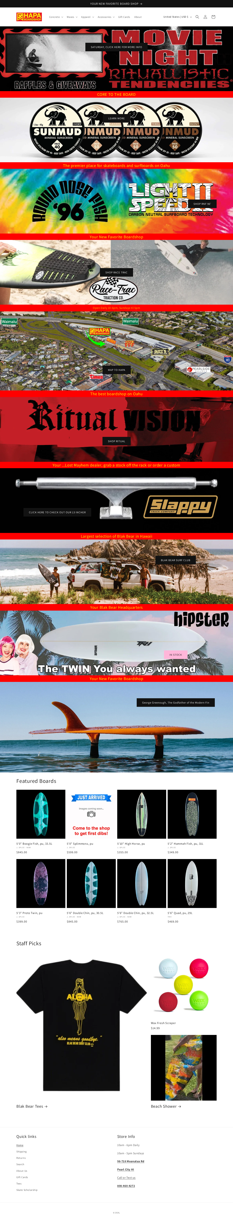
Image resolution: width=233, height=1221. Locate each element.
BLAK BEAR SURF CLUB (175, 560)
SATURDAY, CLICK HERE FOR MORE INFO (116, 47)
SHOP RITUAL (116, 441)
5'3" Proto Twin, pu (29, 913)
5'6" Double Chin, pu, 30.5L (85, 913)
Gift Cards (22, 1177)
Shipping (21, 1151)
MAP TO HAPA (116, 370)
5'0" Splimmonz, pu (80, 843)
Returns (21, 1158)
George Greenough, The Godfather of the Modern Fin (175, 702)
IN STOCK (175, 654)
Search (20, 1164)
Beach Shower (164, 1106)
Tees (18, 1183)
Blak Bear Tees (29, 1106)
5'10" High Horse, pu (131, 843)
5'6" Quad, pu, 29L (180, 913)
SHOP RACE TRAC (116, 272)
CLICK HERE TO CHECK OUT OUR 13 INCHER (57, 512)
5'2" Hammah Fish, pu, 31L (186, 843)
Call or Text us (126, 1178)
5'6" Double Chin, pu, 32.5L (135, 913)
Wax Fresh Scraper (163, 1023)
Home (19, 1145)
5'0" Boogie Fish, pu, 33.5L (34, 843)
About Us (21, 1170)
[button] (56, 17)
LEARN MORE (116, 118)
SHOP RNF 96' (202, 204)
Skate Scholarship (26, 1190)
